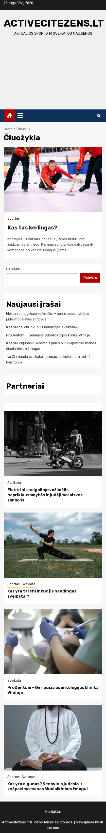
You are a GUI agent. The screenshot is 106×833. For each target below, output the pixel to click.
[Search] (99, 115)
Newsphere (85, 822)
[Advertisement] (53, 77)
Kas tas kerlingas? (32, 227)
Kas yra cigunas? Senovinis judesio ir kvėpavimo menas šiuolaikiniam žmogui (47, 786)
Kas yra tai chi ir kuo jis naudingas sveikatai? (42, 327)
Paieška (13, 269)
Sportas (13, 218)
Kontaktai (53, 811)
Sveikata (14, 483)
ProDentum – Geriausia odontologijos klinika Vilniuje (48, 335)
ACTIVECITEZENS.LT (54, 23)
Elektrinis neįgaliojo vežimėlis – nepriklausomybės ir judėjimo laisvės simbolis (45, 494)
